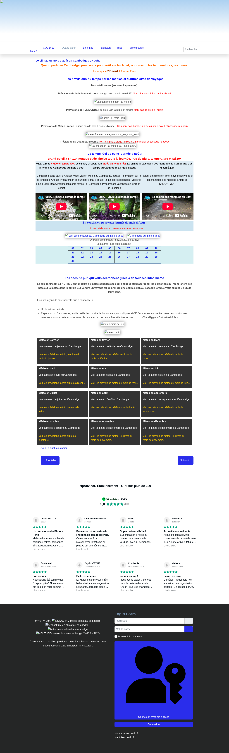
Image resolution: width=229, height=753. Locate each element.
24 (100, 256)
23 (91, 256)
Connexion (154, 723)
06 (119, 247)
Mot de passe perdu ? (126, 732)
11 (73, 252)
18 (137, 252)
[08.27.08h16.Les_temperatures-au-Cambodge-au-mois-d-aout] (96, 235)
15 (109, 252)
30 (156, 256)
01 (73, 247)
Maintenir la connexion (130, 636)
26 (119, 256)
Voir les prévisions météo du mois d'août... (114, 406)
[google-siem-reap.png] (89, 624)
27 (128, 256)
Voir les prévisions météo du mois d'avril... (62, 382)
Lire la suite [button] (39, 548)
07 (128, 247)
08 (137, 247)
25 (109, 256)
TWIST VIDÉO (43, 620)
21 (73, 256)
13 (91, 252)
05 (109, 247)
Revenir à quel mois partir (53, 447)
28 (137, 256)
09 (146, 247)
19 (146, 252)
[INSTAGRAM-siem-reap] (75, 620)
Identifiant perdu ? (124, 736)
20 (156, 252)
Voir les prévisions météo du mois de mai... (114, 382)
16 (119, 252)
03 (91, 247)
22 (82, 256)
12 (82, 252)
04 (100, 247)
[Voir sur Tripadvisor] (36, 519)
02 (82, 247)
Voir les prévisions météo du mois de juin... (166, 382)
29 (146, 256)
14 (100, 252)
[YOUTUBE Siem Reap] (59, 632)
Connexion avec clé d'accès (153, 716)
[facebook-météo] (66, 624)
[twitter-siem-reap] (68, 628)
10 (156, 247)
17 (128, 252)
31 (73, 260)
